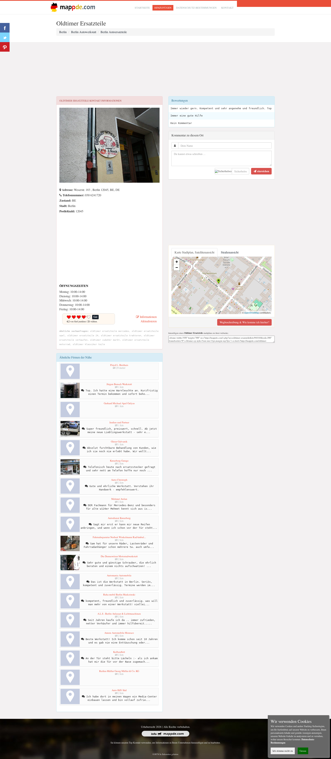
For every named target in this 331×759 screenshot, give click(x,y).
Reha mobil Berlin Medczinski (119, 594)
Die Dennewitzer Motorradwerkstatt (119, 556)
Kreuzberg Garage (119, 460)
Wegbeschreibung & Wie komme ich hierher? (244, 322)
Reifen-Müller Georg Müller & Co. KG (119, 671)
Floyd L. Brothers (119, 365)
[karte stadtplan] (72, 7)
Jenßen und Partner (119, 422)
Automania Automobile (119, 575)
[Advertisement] (165, 69)
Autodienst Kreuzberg (119, 518)
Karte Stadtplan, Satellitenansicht (194, 252)
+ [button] (176, 261)
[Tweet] (5, 37)
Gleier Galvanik (119, 441)
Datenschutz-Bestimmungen (196, 7)
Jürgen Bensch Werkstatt (119, 384)
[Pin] (5, 47)
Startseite (142, 7)
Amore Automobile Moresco (119, 632)
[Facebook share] (5, 28)
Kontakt (227, 7)
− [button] (176, 267)
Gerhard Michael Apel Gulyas (119, 403)
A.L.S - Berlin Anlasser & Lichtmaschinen (119, 613)
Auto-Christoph (119, 479)
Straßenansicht (229, 252)
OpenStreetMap (251, 312)
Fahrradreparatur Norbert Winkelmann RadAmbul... (119, 537)
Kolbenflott (119, 652)
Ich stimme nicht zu (283, 750)
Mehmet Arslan (119, 499)
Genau (303, 750)
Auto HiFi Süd (119, 690)
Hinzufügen (162, 7)
